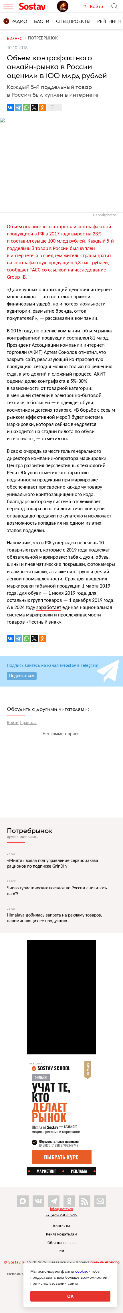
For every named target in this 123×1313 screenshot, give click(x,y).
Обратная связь (61, 1243)
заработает (48, 607)
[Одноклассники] (42, 107)
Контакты (61, 1226)
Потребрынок (30, 830)
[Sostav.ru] (36, 6)
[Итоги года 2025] (70, 6)
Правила (28, 723)
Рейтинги (109, 21)
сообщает (18, 270)
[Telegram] (18, 107)
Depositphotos (104, 215)
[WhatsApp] (26, 107)
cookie (81, 1271)
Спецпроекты (73, 21)
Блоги (41, 21)
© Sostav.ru (14, 1262)
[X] (34, 107)
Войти (13, 723)
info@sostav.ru (61, 1209)
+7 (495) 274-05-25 (62, 1215)
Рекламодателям (61, 1234)
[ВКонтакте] (10, 107)
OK (70, 1296)
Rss (61, 1251)
